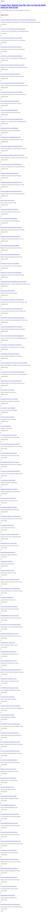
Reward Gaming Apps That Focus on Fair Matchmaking (10, 904)
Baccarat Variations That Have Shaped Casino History (9, 101)
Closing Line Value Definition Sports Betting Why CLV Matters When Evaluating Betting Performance (18, 19)
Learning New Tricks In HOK (5, 426)
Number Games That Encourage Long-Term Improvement (10, 841)
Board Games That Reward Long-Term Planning (8, 832)
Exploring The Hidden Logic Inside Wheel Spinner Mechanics (11, 191)
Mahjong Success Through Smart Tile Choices (8, 769)
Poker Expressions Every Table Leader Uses (8, 498)
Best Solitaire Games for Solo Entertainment (8, 778)
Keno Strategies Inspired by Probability (7, 714)
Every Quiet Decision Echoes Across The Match (8, 435)
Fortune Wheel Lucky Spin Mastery (6, 561)
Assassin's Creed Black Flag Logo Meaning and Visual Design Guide (12, 83)
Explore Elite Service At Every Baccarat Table (8, 543)
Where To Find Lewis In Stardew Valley (7, 200)
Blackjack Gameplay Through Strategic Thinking (9, 868)
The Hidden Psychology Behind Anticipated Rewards (9, 173)
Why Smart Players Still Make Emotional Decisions (9, 209)
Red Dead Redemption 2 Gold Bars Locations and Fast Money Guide (12, 155)
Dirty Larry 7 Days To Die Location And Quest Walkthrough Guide (12, 335)
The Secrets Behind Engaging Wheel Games (8, 805)
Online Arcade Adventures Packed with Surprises (8, 877)
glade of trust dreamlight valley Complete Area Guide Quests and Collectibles (13, 362)
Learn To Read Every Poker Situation (7, 525)
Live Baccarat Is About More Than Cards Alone (8, 453)
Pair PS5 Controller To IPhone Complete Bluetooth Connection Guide (12, 317)
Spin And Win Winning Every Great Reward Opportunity (10, 588)
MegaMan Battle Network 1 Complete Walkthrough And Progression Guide (13, 281)
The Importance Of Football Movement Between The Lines (10, 236)
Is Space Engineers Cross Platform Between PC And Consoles (10, 344)
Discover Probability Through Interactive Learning (9, 687)
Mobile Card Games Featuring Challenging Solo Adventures (10, 669)
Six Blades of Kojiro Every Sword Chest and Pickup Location (11, 380)
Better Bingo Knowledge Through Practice (7, 552)
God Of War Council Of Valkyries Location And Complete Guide (11, 308)
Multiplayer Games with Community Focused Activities (9, 579)
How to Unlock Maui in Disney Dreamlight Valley (8, 218)
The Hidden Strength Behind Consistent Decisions (8, 489)
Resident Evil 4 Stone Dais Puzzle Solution (7, 290)
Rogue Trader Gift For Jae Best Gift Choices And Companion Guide (12, 299)
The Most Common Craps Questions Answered (8, 678)
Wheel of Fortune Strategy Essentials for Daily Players (9, 732)
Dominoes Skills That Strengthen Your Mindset (8, 796)
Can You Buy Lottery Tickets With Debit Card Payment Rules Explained (12, 28)
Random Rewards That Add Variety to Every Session (9, 633)
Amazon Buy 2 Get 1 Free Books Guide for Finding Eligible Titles (11, 119)
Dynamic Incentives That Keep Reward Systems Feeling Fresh (11, 46)
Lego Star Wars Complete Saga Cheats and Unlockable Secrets (11, 164)
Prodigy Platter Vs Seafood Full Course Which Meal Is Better (11, 272)
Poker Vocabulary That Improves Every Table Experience (10, 516)
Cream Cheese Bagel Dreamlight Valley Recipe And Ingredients (11, 326)
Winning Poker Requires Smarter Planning (7, 480)
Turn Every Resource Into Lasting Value (7, 389)
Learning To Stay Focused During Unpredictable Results (10, 471)
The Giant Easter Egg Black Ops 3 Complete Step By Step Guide (11, 146)
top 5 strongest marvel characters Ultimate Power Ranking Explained (12, 371)
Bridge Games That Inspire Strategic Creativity (8, 660)
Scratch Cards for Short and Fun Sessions (7, 696)
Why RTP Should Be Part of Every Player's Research (9, 615)
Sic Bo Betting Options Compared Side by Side (8, 651)
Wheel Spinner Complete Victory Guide (7, 570)
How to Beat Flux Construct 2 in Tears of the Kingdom (9, 263)
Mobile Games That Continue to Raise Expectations (9, 859)
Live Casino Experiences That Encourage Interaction (9, 814)
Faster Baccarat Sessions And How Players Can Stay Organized (11, 37)
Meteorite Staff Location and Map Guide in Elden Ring (9, 245)
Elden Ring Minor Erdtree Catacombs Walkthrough (9, 128)
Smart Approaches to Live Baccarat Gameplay (8, 850)
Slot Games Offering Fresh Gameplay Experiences (9, 823)
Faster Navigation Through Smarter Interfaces (8, 886)
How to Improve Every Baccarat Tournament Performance (10, 624)
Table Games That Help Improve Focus (7, 787)
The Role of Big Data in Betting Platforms (7, 895)
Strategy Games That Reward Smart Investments (8, 606)
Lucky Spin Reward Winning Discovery (7, 597)
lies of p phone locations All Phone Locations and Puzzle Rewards (11, 92)
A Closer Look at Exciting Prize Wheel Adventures (9, 110)
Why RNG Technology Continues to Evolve (7, 642)
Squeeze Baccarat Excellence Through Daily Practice (9, 534)
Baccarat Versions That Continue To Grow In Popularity (10, 444)
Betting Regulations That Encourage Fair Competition (9, 462)
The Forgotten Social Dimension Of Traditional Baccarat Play (11, 182)
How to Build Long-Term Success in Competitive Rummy (10, 723)
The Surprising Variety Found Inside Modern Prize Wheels (10, 137)
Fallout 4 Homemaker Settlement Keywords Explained (9, 353)
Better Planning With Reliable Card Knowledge (8, 507)
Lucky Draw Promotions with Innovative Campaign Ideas (10, 705)
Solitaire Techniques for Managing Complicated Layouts (10, 254)
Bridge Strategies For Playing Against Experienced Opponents (11, 227)
